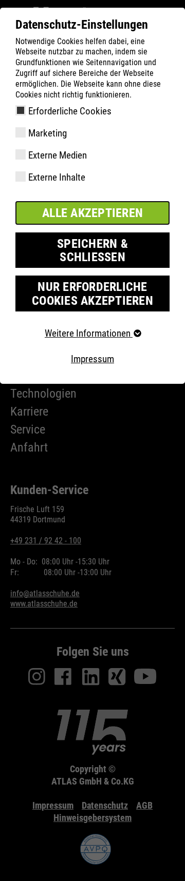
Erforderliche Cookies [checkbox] (70, 111)
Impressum (92, 359)
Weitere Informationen (89, 333)
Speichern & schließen (92, 250)
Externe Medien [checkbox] (57, 155)
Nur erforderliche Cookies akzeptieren (92, 293)
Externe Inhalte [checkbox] (56, 177)
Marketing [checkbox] (47, 133)
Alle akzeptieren (92, 213)
